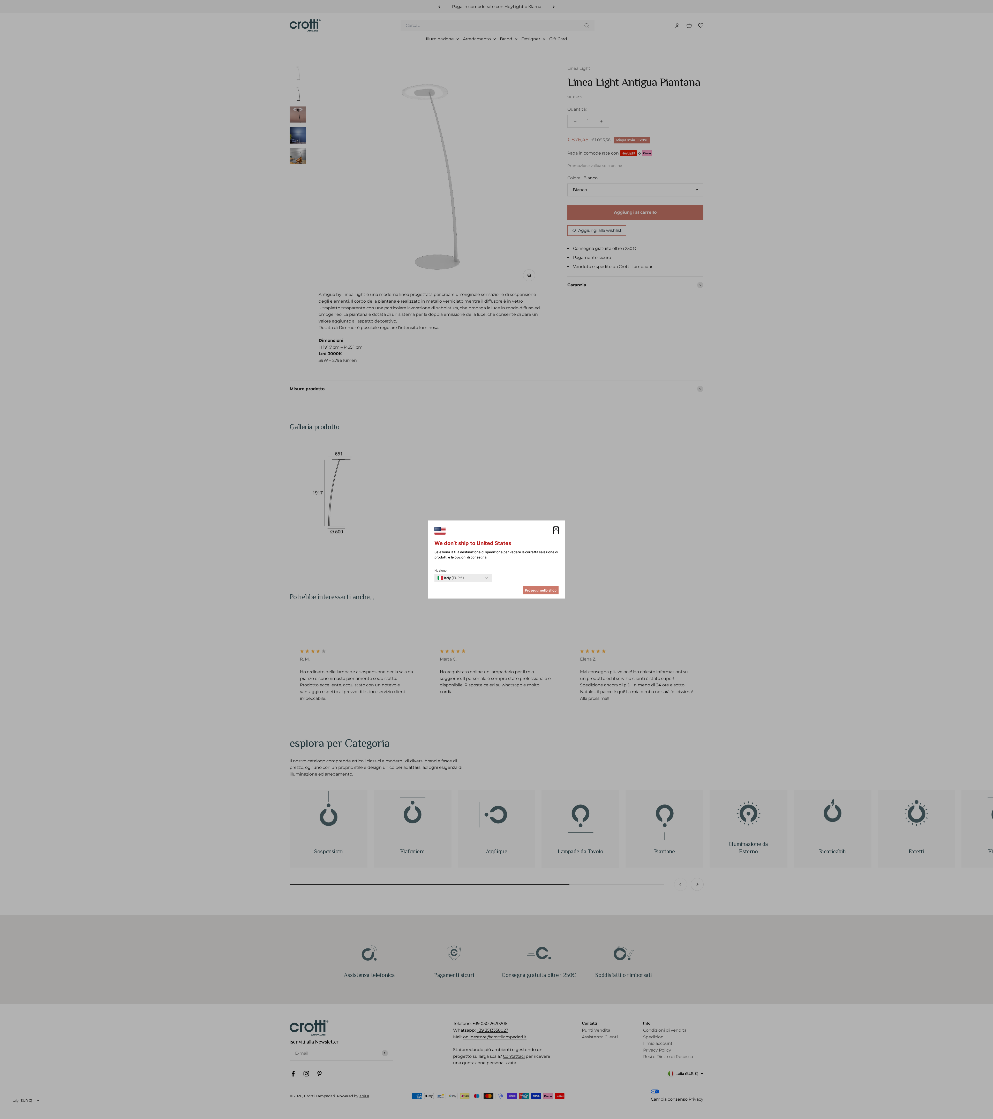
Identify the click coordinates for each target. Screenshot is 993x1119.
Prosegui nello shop (540, 590)
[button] (556, 530)
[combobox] (451, 577)
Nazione (440, 570)
